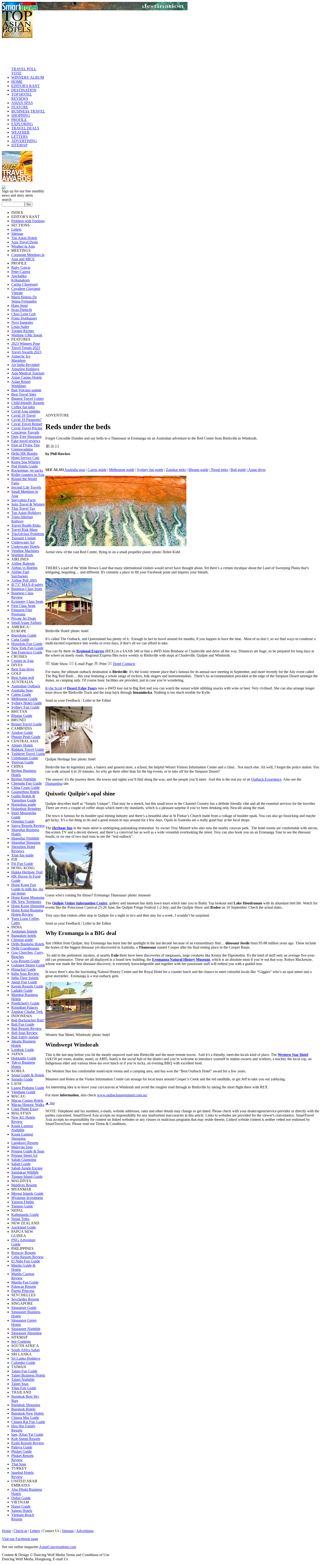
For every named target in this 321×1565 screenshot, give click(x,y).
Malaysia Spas (22, 1147)
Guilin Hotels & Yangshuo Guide (23, 798)
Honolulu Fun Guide (26, 644)
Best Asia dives (22, 669)
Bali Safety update (25, 1037)
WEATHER (20, 132)
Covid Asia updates (25, 411)
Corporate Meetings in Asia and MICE (27, 257)
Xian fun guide (22, 855)
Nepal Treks (20, 1219)
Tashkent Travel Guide (28, 754)
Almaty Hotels (22, 745)
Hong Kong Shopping (27, 906)
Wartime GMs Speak (26, 335)
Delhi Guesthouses (25, 948)
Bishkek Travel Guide (27, 749)
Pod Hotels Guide (24, 466)
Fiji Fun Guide (22, 864)
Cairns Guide (21, 695)
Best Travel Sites (23, 394)
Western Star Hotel (293, 1055)
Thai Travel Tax (23, 508)
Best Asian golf (22, 678)
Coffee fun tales (23, 407)
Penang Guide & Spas (27, 1151)
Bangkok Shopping (25, 1405)
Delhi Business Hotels (27, 944)
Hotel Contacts (124, 664)
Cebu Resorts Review (27, 1257)
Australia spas (74, 470)
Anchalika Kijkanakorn (20, 278)
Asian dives (256, 470)
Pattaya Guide (21, 1447)
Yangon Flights (22, 1202)
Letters (16, 229)
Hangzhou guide (23, 804)
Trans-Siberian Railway (22, 519)
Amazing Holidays (25, 369)
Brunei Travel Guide (26, 724)
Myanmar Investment (27, 1198)
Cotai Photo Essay (25, 1109)
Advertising (85, 1531)
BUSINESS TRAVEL (28, 111)
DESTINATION (23, 90)
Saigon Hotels (21, 1511)
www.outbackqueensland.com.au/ (122, 1095)
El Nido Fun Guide (25, 1261)
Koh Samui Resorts (25, 1439)
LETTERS (19, 137)
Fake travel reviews (25, 441)
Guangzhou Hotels (25, 792)
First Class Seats (23, 606)
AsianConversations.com (57, 1547)
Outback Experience (266, 779)
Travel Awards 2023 (26, 352)
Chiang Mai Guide (25, 1418)
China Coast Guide (25, 788)
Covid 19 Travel (23, 415)
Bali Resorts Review (26, 1029)
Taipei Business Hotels (28, 1375)
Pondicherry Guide (25, 1003)
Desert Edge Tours (82, 688)
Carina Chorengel (24, 284)
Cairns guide (97, 470)
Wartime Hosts (22, 555)
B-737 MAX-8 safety (27, 585)
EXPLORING (22, 124)
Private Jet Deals (23, 618)
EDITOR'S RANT (25, 86)
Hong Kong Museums (27, 897)
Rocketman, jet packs (27, 470)
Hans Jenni (19, 306)
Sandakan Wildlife (25, 1172)
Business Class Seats (26, 589)
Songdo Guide (22, 1079)
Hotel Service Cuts (25, 458)
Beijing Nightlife (23, 779)
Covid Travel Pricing (26, 428)
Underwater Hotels (25, 547)
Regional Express (90, 651)
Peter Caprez (20, 272)
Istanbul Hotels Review (22, 1475)
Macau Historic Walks (27, 1105)
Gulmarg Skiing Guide (28, 965)
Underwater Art (23, 542)
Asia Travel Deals (24, 242)
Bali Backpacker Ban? (28, 1020)
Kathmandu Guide (25, 1215)
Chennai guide (22, 940)
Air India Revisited (25, 365)
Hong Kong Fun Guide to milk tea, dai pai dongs (27, 889)
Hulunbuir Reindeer (26, 809)
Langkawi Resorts (24, 1143)
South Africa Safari (25, 1350)
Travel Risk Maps (24, 530)
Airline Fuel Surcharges (20, 574)
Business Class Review (22, 595)
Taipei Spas (19, 1384)
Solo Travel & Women (28, 504)
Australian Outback (25, 686)
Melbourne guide (121, 470)
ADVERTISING (24, 141)
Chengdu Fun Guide (26, 783)
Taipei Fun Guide (24, 1371)
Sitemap (17, 234)
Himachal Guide (23, 969)
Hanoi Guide (21, 1506)
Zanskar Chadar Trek (27, 1012)
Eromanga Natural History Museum (181, 960)
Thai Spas (18, 1464)
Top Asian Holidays (26, 513)
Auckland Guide (23, 1227)
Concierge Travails (25, 432)
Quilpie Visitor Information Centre (79, 903)
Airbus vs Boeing (24, 568)
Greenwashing (22, 449)
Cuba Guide (20, 640)
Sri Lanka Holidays (25, 1358)
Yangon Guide (22, 1206)
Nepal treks (219, 470)
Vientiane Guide (23, 1092)
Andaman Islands (24, 931)
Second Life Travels (26, 487)
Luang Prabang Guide (27, 1088)
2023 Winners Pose (25, 344)
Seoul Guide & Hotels (27, 1075)
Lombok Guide (22, 1050)
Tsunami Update (23, 538)
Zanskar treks (176, 470)
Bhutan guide (198, 470)
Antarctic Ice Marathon (20, 358)
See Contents (21, 1341)
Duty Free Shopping (26, 437)
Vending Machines (25, 551)
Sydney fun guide (150, 470)
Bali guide (238, 470)
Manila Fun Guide (25, 1282)
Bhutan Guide (21, 716)
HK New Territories (26, 902)
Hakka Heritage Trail (27, 872)
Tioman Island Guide (27, 1177)
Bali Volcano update (26, 390)
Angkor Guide (22, 733)
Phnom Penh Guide (25, 737)
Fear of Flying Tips (25, 445)
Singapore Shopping (26, 1333)
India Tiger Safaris (25, 978)
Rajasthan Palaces (24, 1007)
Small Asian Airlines (26, 623)
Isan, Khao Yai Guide (27, 1435)
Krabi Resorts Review (27, 1443)
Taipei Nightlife (23, 1380)
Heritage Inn (62, 828)
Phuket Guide (21, 1451)
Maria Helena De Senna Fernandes (24, 299)
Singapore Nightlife (25, 1329)
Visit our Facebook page (20, 1539)
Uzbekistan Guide (24, 758)
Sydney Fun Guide (25, 707)
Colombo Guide (23, 1363)
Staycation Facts (23, 500)
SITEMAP (19, 145)
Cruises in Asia (22, 661)
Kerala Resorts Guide (27, 986)
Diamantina (54, 784)
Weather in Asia (23, 246)
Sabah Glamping (23, 1160)
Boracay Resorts (23, 1253)
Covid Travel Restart (26, 424)
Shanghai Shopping (25, 843)
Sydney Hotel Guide (26, 703)
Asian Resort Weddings (21, 384)
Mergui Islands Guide (27, 1193)
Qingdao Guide (22, 821)
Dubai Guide (21, 1498)
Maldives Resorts (24, 1185)
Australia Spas (22, 690)
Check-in (20, 1531)
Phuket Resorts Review (22, 1458)
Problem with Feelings (28, 221)
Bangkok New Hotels (27, 1413)
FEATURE (19, 107)
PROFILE (19, 120)
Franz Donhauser (24, 318)
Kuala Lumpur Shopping (22, 1136)
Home (6, 1531)
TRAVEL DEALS (25, 128)
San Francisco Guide (26, 652)
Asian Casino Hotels (26, 377)
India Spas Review (25, 974)
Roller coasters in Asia (27, 475)
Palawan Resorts (23, 1287)
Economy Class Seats (27, 601)
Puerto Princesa (22, 1291)
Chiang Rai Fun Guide (28, 1422)
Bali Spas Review (24, 1033)
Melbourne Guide (24, 699)
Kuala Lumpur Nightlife (22, 1128)
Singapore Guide (23, 1308)
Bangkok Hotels (23, 1409)
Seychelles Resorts (25, 1299)
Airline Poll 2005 (24, 580)
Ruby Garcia (20, 267)
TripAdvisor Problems (27, 534)
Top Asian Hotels (24, 238)
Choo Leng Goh (23, 314)
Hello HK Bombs (24, 453)
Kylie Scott (53, 688)
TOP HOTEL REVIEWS (21, 96)
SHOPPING (20, 115)
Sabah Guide (21, 1164)
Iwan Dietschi (21, 310)
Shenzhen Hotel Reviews (23, 849)
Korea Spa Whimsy (25, 462)
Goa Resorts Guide (25, 961)
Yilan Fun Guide (23, 1388)
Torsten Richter (22, 331)
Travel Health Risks (26, 525)
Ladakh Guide (22, 991)
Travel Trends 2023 (25, 348)
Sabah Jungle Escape (27, 1168)
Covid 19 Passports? (26, 420)
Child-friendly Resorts (27, 403)
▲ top (50, 1103)
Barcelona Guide (23, 635)
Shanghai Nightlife (25, 838)
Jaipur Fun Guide (24, 982)
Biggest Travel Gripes (27, 399)
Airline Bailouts (23, 563)
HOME (17, 82)
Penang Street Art (24, 1155)
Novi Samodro (22, 322)
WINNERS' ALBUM (27, 77)
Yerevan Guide (22, 762)
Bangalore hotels (23, 936)
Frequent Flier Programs (21, 612)
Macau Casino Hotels (27, 1100)
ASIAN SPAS (22, 103)
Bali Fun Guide (22, 1024)
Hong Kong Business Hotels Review (27, 912)
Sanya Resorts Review (28, 826)
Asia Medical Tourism (27, 373)
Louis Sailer (20, 327)
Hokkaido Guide (23, 1058)
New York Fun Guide (27, 648)
